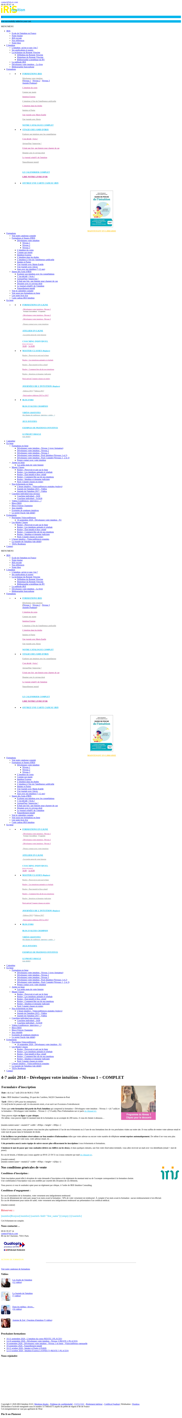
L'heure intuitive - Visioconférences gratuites (30, 539)
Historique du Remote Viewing (30, 57)
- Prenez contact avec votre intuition (35, 324)
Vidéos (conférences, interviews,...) (26, 501)
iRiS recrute (17, 38)
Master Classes (18, 467)
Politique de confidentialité (61, 1404)
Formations (11, 69)
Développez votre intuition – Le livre (27, 64)
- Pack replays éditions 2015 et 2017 (35, 395)
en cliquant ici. (90, 1111)
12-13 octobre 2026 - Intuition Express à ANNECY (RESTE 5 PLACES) (37, 1351)
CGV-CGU (79, 1404)
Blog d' (28, 400)
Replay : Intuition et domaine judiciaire (36, 374)
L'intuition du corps (29, 88)
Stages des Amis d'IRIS (21, 271)
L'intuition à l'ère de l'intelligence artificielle (39, 101)
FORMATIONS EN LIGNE (35, 305)
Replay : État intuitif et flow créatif (35, 365)
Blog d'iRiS (17, 503)
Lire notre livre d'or (35, 177)
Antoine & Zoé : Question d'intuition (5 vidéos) (32, 1320)
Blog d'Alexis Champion (35, 406)
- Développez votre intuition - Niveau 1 (36, 309)
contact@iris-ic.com (9, 2)
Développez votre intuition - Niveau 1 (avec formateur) (40, 448)
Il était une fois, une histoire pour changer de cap (40, 148)
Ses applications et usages (22, 50)
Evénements (11, 515)
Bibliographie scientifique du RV (31, 60)
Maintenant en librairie (101, 231)
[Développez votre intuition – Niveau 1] (138, 1119)
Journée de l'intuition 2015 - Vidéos (32, 489)
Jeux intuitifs (29, 421)
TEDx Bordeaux (19, 544)
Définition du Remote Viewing (30, 55)
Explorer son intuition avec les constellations (39, 134)
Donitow (136, 1404)
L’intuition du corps (25, 250)
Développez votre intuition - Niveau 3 (33, 453)
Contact (9, 546)
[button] (7, 26)
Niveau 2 (36, 81)
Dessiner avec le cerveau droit (33, 153)
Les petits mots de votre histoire (30, 465)
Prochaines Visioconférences (24, 517)
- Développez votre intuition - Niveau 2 (36, 315)
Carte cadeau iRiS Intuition (23, 298)
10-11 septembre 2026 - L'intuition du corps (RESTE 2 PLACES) (34, 1339)
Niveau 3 (46, 81)
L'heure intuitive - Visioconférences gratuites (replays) (39, 486)
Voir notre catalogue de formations (15, 1269)
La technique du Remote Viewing (26, 52)
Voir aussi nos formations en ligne (26, 293)
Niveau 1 (27, 81)
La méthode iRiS (19, 62)
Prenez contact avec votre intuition (31, 460)
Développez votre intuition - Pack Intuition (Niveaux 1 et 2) (42, 455)
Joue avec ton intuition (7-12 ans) (31, 269)
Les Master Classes (20, 522)
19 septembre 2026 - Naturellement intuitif (24, 1346)
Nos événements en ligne (22, 484)
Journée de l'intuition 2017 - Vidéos (32, 491)
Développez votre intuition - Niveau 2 (33, 450)
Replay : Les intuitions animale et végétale (37, 360)
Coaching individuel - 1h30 (28, 496)
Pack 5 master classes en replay (30, 482)
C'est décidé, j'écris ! (30, 139)
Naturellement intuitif (30, 162)
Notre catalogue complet (38, 125)
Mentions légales (41, 1404)
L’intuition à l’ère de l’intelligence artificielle (35, 259)
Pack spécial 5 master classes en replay (36, 379)
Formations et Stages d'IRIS (23, 238)
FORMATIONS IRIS (32, 74)
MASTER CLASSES (36, 351)
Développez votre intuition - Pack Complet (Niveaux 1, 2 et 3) (43, 458)
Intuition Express (28, 97)
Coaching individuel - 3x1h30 (29, 498)
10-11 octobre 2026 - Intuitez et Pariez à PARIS (26, 1348)
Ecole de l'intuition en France (24, 33)
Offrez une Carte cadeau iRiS (40, 183)
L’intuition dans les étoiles (28, 257)
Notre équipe (17, 36)
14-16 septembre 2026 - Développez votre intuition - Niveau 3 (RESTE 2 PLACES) (42, 1341)
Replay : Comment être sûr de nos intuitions (38, 369)
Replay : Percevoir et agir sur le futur (35, 355)
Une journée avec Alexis (31, 119)
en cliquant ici (86, 1155)
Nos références (18, 40)
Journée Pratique (29, 83)
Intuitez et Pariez (28, 110)
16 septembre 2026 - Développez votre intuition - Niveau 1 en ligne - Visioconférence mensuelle (46, 1343)
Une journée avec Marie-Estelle (34, 115)
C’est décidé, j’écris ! (26, 276)
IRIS (8, 31)
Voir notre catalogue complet (24, 236)
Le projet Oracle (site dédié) (23, 513)
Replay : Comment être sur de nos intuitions (35, 477)
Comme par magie (29, 92)
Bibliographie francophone (23, 67)
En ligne (9, 300)
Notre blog (16, 43)
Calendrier (10, 441)
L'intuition (10, 45)
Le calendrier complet (36, 172)
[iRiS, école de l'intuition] (13, 12)
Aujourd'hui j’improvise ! (27, 279)
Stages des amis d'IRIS (35, 129)
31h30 (31, 346)
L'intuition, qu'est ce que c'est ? (25, 48)
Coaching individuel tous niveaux (26, 494)
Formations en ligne (20, 446)
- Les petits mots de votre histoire (34, 335)
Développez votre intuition (32, 78)
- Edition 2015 (27, 391)
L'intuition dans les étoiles (32, 106)
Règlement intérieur (94, 1404)
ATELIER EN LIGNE (32, 331)
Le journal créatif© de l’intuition (30, 286)
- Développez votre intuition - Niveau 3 (36, 319)
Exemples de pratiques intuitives (40, 428)
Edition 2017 (39, 391)
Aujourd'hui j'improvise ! (32, 144)
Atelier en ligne (18, 462)
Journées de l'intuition (41, 386)
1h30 (24, 346)
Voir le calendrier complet (22, 291)
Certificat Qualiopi (112, 1404)
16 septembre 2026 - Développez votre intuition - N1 (39, 520)
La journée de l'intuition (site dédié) (26, 541)
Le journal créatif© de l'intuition (34, 158)
